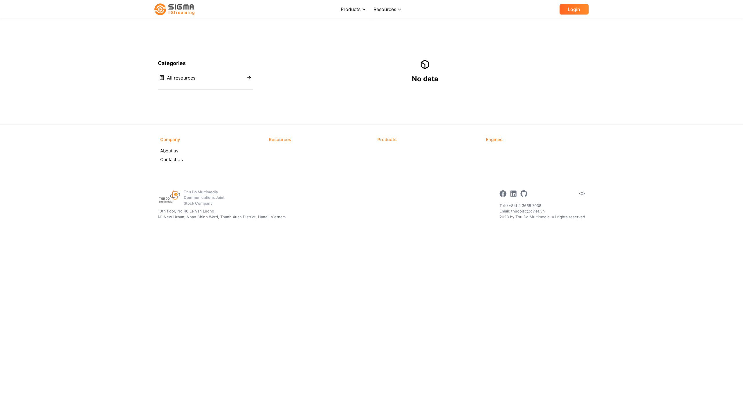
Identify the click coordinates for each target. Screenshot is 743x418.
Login (574, 9)
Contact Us (171, 159)
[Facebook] (502, 193)
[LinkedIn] (513, 193)
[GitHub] (523, 193)
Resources (385, 9)
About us (169, 151)
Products (350, 9)
